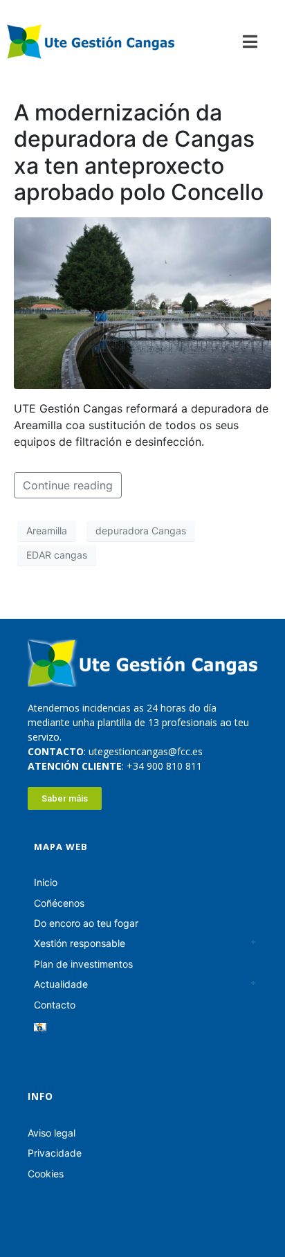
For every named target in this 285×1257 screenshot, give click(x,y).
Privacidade (55, 1153)
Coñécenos (59, 903)
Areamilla (46, 530)
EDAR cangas (56, 555)
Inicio (45, 882)
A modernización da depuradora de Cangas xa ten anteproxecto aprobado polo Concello (139, 152)
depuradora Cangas (140, 530)
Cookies (46, 1173)
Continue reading (68, 485)
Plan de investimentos (83, 964)
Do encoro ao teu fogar (86, 923)
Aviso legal (51, 1133)
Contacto (54, 1005)
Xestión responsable (79, 943)
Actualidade (61, 984)
